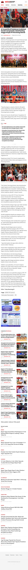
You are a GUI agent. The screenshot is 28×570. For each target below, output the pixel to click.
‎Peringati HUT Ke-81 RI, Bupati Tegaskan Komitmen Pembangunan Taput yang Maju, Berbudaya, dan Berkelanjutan (8, 390)
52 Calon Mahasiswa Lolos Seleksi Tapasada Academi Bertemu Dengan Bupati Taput (13, 127)
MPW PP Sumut (10, 292)
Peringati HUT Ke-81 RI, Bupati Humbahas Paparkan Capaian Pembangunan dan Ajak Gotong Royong (7, 380)
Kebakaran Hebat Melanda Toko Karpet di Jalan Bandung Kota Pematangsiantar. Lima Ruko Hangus (13, 498)
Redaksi (7, 555)
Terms (17, 555)
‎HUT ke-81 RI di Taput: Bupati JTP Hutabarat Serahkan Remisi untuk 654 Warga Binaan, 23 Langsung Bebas (8, 398)
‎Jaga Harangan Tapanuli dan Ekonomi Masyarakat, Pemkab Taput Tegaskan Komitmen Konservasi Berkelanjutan (8, 363)
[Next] (15, 144)
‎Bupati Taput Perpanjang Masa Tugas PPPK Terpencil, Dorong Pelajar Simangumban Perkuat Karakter (8, 415)
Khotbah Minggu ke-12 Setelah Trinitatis (11, 488)
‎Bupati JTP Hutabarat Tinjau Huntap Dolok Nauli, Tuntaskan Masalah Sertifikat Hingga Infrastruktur (8, 372)
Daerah (5, 7)
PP (15, 295)
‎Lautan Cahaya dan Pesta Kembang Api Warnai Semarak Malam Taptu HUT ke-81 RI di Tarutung (8, 406)
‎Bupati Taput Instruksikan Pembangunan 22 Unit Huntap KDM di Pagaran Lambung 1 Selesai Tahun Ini (13, 433)
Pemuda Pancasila (7, 295)
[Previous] (13, 144)
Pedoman (12, 555)
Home (2, 7)
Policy (21, 555)
